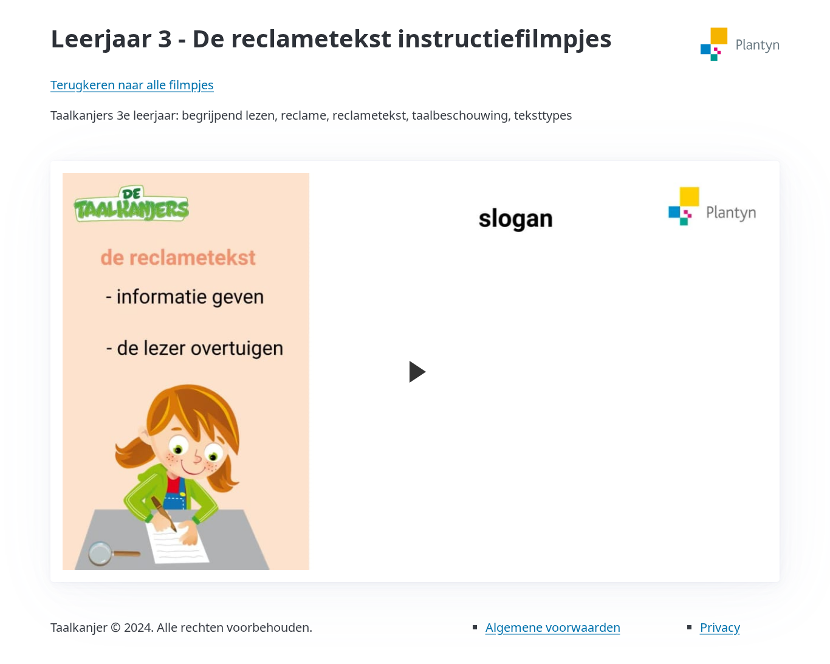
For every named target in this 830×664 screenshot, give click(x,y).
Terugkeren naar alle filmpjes (132, 85)
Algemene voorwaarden (552, 627)
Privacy (720, 627)
